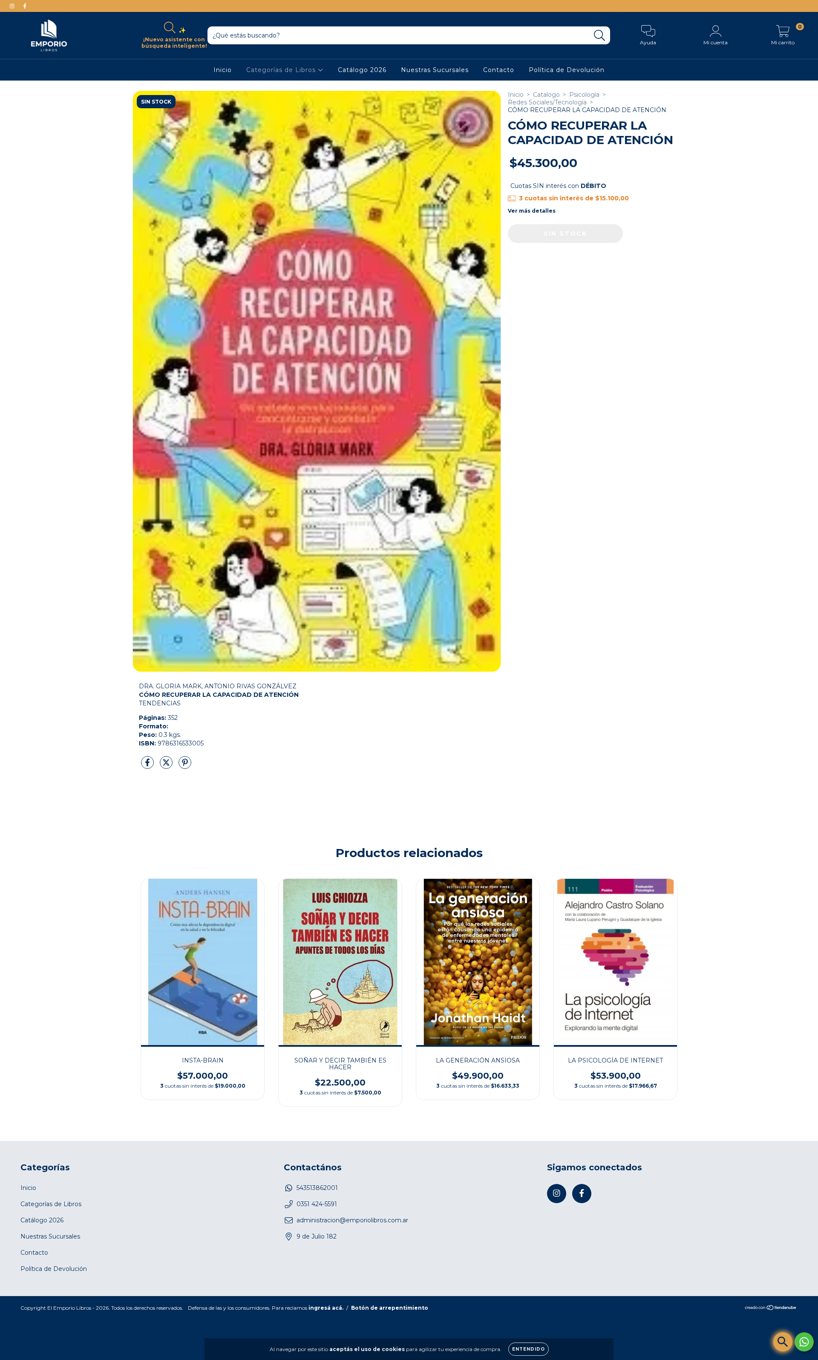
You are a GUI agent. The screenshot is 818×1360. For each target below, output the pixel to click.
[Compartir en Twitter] (167, 766)
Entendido (528, 1349)
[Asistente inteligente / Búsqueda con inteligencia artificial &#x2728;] (782, 1341)
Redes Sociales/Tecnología (547, 102)
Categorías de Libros (282, 70)
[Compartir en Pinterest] (185, 766)
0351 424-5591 (317, 1204)
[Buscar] (600, 36)
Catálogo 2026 (362, 70)
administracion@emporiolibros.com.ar (352, 1220)
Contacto (498, 70)
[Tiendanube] (771, 1308)
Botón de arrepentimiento (389, 1308)
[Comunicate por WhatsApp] (804, 1341)
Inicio (222, 70)
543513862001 (317, 1188)
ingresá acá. (325, 1308)
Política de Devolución (567, 70)
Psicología (584, 94)
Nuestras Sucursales (435, 70)
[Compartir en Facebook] (148, 766)
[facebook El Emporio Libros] (24, 6)
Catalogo (546, 94)
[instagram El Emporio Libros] (12, 6)
